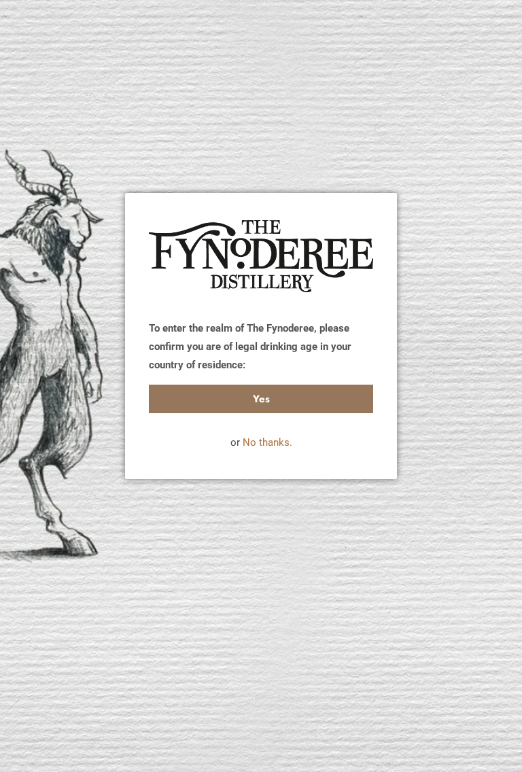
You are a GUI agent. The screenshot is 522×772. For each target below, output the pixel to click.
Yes (261, 398)
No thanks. (267, 442)
